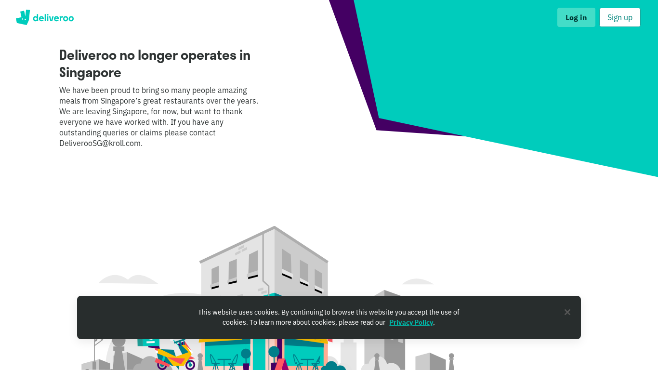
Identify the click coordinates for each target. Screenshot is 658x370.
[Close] (567, 312)
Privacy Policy (411, 322)
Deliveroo (44, 17)
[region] (329, 317)
